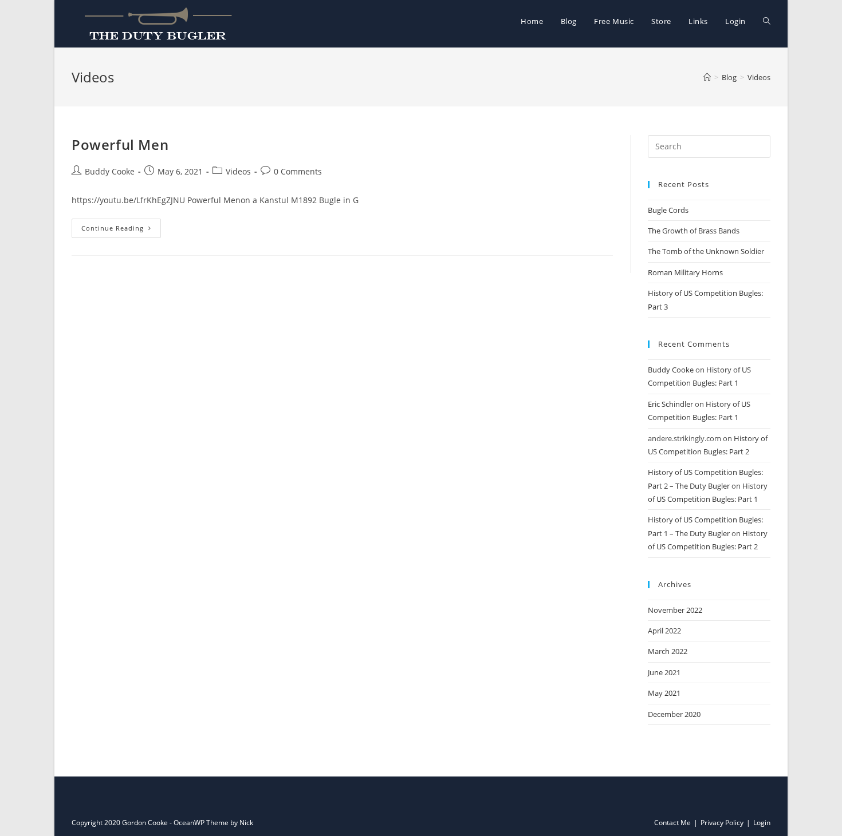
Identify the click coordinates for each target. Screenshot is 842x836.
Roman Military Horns (685, 272)
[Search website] (766, 21)
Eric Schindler (670, 404)
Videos (238, 171)
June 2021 (664, 672)
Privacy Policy (722, 822)
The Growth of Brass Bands (693, 230)
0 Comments (298, 171)
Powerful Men (120, 144)
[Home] (707, 77)
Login (761, 822)
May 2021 (664, 693)
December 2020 (674, 714)
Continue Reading (112, 228)
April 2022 (664, 630)
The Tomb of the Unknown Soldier (706, 251)
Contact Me (672, 822)
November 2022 (675, 610)
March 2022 (667, 651)
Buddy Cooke (110, 171)
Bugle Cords (668, 210)
